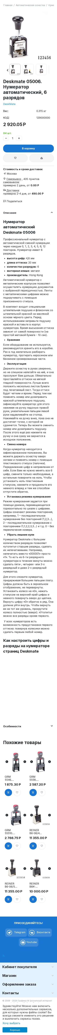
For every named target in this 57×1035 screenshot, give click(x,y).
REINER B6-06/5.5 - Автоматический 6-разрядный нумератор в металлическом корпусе (11, 885)
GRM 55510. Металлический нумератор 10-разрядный (11, 832)
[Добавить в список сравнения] (41, 158)
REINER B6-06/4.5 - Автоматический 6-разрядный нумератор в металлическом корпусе (35, 832)
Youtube (31, 942)
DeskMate (9, 104)
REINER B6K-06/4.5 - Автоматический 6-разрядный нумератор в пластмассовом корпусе (35, 885)
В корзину (28, 148)
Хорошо (15, 1030)
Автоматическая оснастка (30, 5)
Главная (7, 5)
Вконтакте (43, 932)
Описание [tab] (9, 212)
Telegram (19, 932)
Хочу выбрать (11, 1023)
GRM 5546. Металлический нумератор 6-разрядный (11, 778)
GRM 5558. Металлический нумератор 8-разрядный (35, 778)
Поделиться (14, 201)
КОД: (6, 117)
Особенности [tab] (12, 726)
